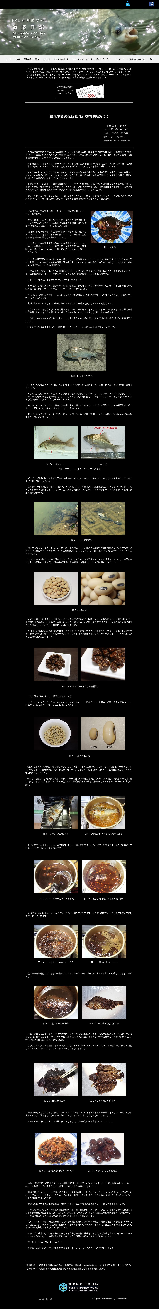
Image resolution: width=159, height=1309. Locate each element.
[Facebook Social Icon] (151, 4)
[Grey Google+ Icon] (39, 1299)
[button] (128, 3)
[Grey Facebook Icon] (50, 1299)
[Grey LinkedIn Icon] (47, 1299)
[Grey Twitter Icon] (43, 1299)
